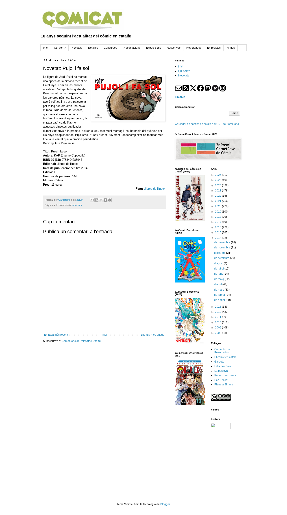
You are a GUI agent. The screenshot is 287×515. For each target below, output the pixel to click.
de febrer (220, 294)
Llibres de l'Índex (154, 188)
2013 (218, 306)
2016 (218, 227)
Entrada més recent (56, 334)
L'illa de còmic (223, 366)
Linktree (180, 97)
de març (219, 289)
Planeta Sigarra (223, 384)
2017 (218, 222)
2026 (218, 174)
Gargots (219, 361)
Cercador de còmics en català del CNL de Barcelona (207, 124)
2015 (218, 232)
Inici (104, 334)
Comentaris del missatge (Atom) (81, 341)
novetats (77, 205)
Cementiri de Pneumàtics (222, 351)
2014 (218, 237)
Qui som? (184, 71)
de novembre (222, 247)
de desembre (222, 242)
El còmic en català (225, 357)
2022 (218, 195)
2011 (218, 317)
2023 (218, 190)
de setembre (222, 258)
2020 (218, 206)
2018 (218, 216)
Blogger (165, 504)
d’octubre (220, 252)
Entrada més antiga (152, 334)
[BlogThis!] (96, 200)
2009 (218, 327)
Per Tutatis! (221, 380)
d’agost (219, 263)
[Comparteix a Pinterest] (109, 200)
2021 (218, 201)
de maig (219, 279)
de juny (219, 273)
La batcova (221, 370)
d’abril (218, 284)
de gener (220, 300)
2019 (218, 211)
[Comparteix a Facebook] (105, 200)
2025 (218, 180)
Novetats (183, 75)
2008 (218, 333)
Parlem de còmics (225, 375)
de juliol (219, 268)
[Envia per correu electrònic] (92, 200)
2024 (218, 185)
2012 (218, 311)
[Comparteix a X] (101, 200)
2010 (218, 322)
